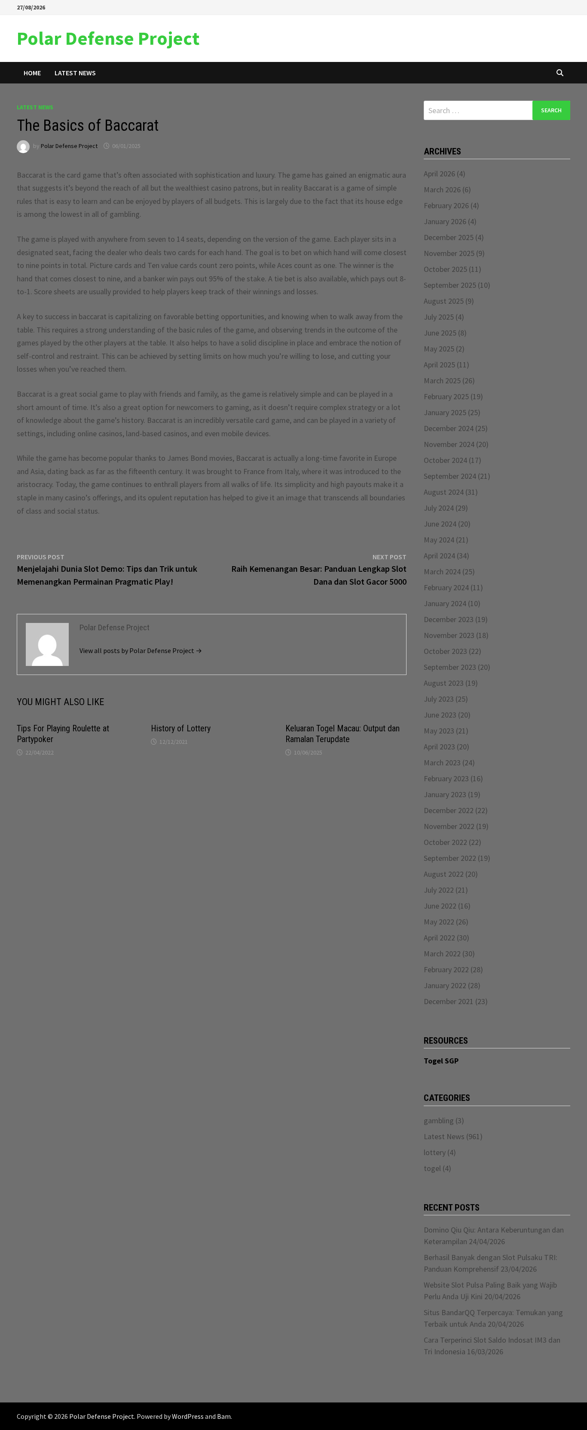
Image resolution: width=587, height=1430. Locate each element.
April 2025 (439, 365)
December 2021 (449, 1001)
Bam (224, 1416)
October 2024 (445, 460)
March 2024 (442, 571)
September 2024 (450, 476)
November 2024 (449, 444)
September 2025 (450, 285)
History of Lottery (181, 728)
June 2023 (440, 715)
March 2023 (442, 762)
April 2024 (439, 556)
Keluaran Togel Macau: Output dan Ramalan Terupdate (342, 733)
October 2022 (445, 842)
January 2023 (445, 794)
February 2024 (446, 587)
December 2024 (449, 428)
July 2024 (439, 508)
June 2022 (440, 906)
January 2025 (445, 412)
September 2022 (450, 858)
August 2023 (444, 683)
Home (32, 72)
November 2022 (449, 826)
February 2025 (446, 396)
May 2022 (439, 922)
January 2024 (445, 603)
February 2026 (446, 205)
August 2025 (444, 301)
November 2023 (449, 635)
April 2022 (439, 938)
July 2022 (439, 890)
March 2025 (442, 380)
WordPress (188, 1416)
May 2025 (439, 349)
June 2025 (440, 333)
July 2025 (439, 317)
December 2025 (449, 237)
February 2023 (446, 778)
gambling (439, 1120)
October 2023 (445, 651)
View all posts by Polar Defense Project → (140, 650)
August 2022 (444, 874)
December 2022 (449, 810)
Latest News (75, 72)
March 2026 (442, 189)
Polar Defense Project (108, 38)
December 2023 (449, 619)
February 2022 (446, 969)
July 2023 (439, 699)
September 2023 (450, 667)
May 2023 (439, 731)
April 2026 (439, 174)
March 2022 (442, 953)
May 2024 (439, 540)
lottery (435, 1152)
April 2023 (439, 747)
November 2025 (449, 253)
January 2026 (445, 221)
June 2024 (440, 524)
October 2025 (445, 269)
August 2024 (444, 492)
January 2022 (445, 985)
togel (432, 1168)
